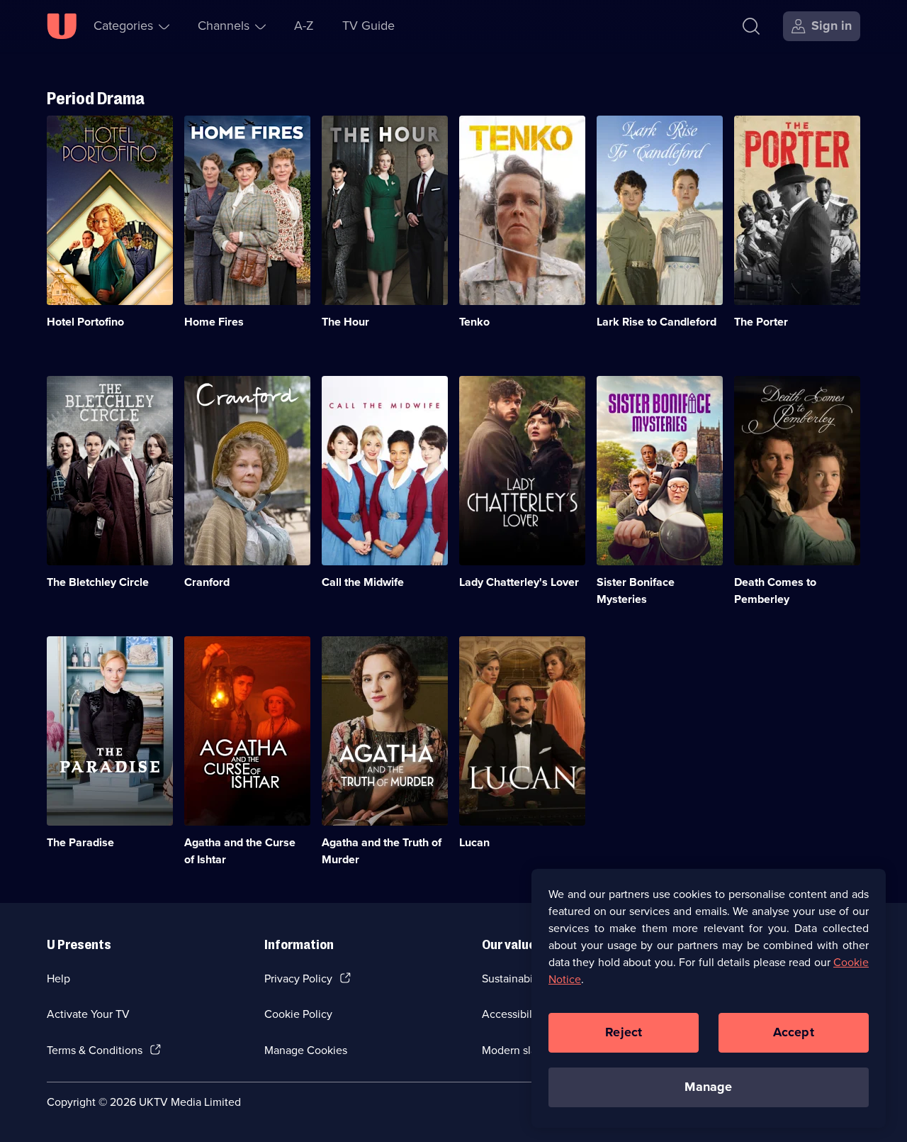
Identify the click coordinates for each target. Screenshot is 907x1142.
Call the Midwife (363, 582)
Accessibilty (511, 1014)
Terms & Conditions (94, 1050)
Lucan (474, 842)
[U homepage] (62, 26)
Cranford (207, 582)
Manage (708, 1086)
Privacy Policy (298, 978)
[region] (708, 998)
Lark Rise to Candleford (656, 322)
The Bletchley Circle (98, 582)
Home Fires (214, 322)
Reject (623, 1032)
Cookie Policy (298, 1014)
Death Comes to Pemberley (775, 590)
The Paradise (80, 842)
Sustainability (515, 978)
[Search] (751, 26)
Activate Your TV (88, 1014)
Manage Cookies (305, 1050)
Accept (793, 1032)
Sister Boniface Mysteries (636, 590)
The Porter (761, 322)
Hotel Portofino (85, 322)
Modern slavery (520, 1050)
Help (58, 978)
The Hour (345, 322)
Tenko (474, 322)
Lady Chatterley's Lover (519, 582)
